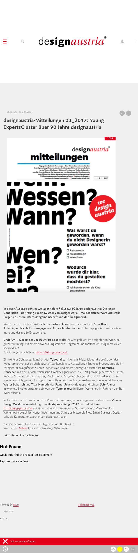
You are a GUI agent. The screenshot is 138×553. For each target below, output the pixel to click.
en (132, 549)
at (126, 549)
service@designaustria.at (51, 352)
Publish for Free (86, 504)
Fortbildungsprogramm (17, 408)
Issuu (16, 504)
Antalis (23, 428)
